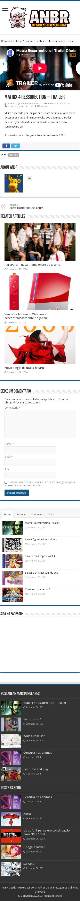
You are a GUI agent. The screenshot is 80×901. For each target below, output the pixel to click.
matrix (14, 155)
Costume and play (35, 769)
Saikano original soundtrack (41, 572)
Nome (9, 443)
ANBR (11, 103)
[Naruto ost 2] (11, 724)
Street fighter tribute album (26, 207)
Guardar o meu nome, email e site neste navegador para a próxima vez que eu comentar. (40, 484)
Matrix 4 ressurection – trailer (42, 522)
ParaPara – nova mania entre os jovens (32, 265)
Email (9, 456)
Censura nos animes (37, 752)
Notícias (17, 41)
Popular (21, 514)
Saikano (28, 864)
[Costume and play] (11, 774)
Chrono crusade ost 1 (37, 589)
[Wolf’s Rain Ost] (11, 741)
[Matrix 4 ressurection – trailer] (11, 708)
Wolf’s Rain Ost (34, 736)
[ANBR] (40, 17)
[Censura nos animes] (11, 758)
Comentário (13, 407)
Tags (52, 514)
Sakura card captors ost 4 (40, 556)
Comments (37, 514)
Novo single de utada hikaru (24, 368)
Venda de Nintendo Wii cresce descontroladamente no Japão (26, 316)
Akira (27, 814)
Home (6, 41)
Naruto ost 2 (32, 719)
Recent (7, 514)
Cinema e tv (31, 41)
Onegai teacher (34, 847)
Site (7, 469)
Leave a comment (17, 106)
